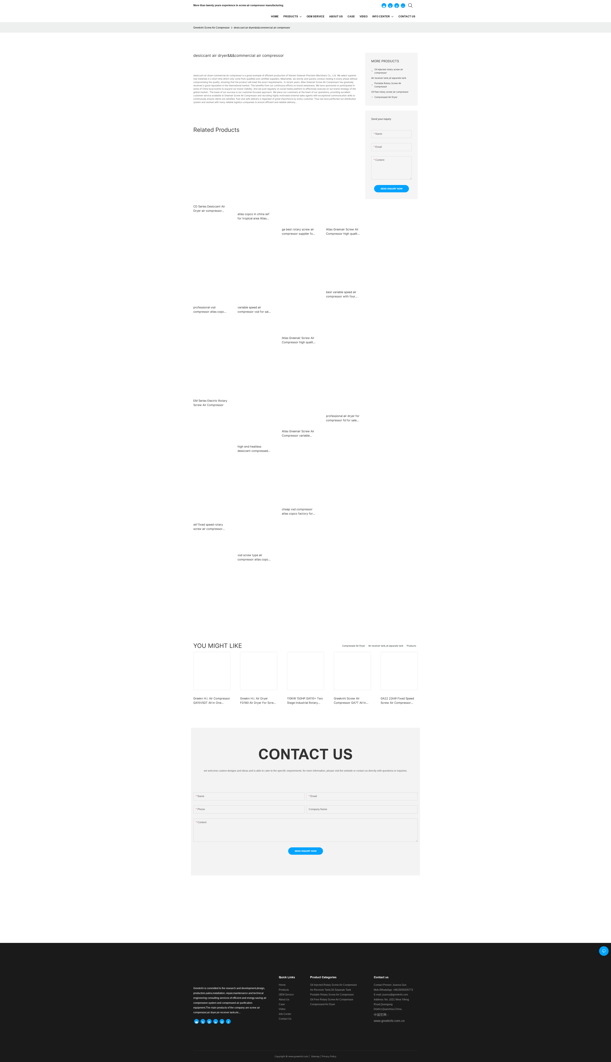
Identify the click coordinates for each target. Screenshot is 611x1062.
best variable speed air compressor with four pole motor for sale (341, 294)
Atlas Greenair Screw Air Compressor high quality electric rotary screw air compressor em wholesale (342, 232)
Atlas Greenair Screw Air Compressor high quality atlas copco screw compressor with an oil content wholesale (298, 340)
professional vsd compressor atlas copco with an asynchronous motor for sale (209, 310)
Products (411, 645)
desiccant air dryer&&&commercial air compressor (262, 27)
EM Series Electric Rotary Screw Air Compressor (210, 403)
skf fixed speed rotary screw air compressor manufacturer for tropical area (210, 527)
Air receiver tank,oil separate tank (385, 645)
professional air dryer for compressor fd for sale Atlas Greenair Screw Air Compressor (342, 418)
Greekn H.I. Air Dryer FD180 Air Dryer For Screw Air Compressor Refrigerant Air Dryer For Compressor (258, 701)
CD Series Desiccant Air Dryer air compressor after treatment (209, 209)
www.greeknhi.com (298, 1056)
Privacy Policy (329, 1056)
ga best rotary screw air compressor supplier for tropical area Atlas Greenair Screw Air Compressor (298, 232)
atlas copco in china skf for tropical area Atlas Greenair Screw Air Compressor (253, 216)
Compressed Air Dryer (353, 645)
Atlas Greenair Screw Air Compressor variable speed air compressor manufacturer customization (298, 434)
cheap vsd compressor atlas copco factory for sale (297, 512)
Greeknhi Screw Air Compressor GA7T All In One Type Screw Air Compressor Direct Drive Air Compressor (350, 701)
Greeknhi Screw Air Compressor (211, 27)
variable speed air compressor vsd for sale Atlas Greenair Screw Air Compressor (254, 310)
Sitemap (315, 1056)
